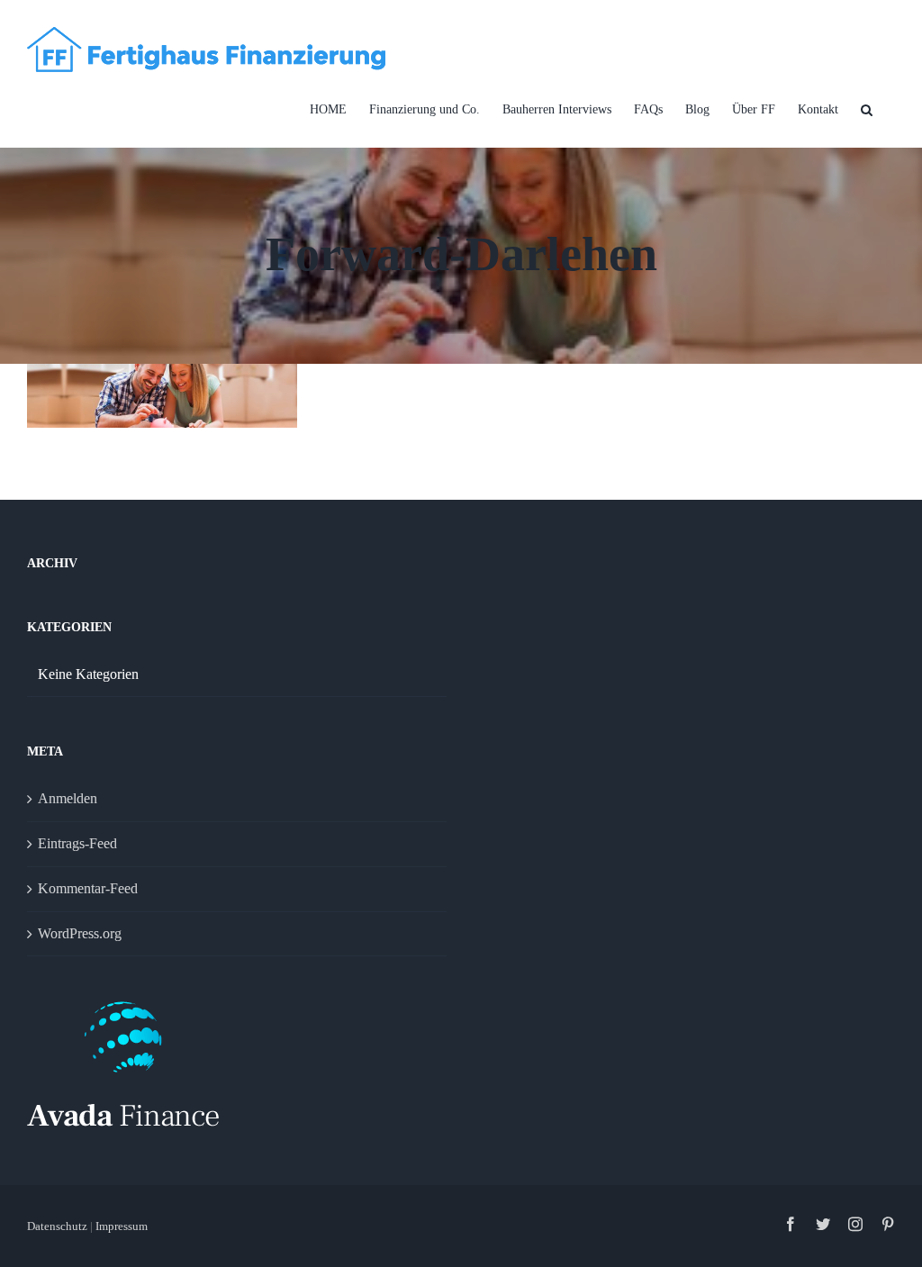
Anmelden (67, 798)
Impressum (121, 1226)
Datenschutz (58, 1226)
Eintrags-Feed (77, 843)
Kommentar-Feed (88, 888)
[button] (866, 110)
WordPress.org (80, 933)
